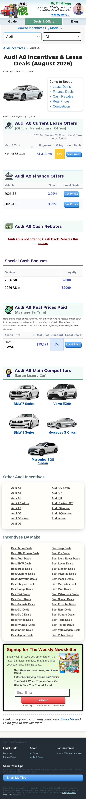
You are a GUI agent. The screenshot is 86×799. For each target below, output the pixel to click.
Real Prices (61, 101)
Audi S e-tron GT (62, 503)
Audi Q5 (16, 523)
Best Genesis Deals (23, 604)
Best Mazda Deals (63, 578)
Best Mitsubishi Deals (65, 594)
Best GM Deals (20, 609)
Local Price (73, 344)
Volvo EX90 (62, 403)
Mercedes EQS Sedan (43, 461)
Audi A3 (16, 487)
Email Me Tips (16, 777)
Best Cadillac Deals (23, 573)
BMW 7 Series (24, 403)
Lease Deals (62, 86)
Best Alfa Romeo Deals (25, 553)
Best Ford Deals (21, 599)
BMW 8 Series (24, 432)
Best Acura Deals (21, 548)
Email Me (67, 719)
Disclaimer (7, 753)
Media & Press (36, 757)
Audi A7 (16, 508)
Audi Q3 (16, 513)
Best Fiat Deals (20, 594)
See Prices (73, 154)
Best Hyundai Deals (23, 624)
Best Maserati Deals (64, 573)
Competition (61, 106)
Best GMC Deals (21, 614)
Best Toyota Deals (63, 624)
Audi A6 (16, 498)
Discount (57, 334)
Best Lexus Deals (62, 563)
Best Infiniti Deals (22, 629)
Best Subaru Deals (63, 614)
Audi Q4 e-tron (20, 518)
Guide (12, 21)
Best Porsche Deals (64, 604)
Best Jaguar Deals (22, 635)
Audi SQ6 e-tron (62, 513)
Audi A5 (16, 492)
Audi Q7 (57, 492)
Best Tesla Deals (62, 619)
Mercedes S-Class (62, 432)
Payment (45, 145)
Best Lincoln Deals (63, 568)
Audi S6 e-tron (61, 508)
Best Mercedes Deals (64, 584)
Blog (74, 21)
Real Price (42, 334)
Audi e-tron (59, 518)
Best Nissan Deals (63, 599)
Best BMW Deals (21, 563)
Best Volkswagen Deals (66, 629)
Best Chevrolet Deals (24, 578)
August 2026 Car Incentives (69, 753)
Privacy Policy (9, 757)
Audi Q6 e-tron (61, 487)
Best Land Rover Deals (66, 558)
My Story (34, 753)
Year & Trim (12, 145)
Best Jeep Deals (61, 548)
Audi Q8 (57, 498)
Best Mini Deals (61, 589)
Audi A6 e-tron (20, 503)
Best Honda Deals (22, 619)
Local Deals (74, 145)
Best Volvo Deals (62, 635)
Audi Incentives (14, 48)
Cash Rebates (63, 96)
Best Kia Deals (61, 553)
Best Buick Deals (21, 568)
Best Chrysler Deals (23, 584)
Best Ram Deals (61, 609)
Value (59, 145)
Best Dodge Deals (22, 589)
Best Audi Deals (21, 558)
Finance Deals (63, 91)
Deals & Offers (44, 21)
